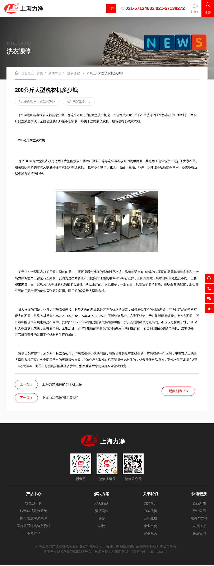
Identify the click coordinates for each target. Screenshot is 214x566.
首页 (40, 73)
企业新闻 (199, 503)
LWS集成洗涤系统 (33, 511)
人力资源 (199, 526)
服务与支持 (199, 518)
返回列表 (175, 391)
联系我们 (199, 533)
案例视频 (150, 533)
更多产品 (33, 533)
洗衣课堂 (73, 73)
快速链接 (199, 494)
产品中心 (33, 494)
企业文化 (150, 526)
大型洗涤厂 (101, 503)
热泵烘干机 (33, 503)
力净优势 (150, 511)
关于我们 (150, 494)
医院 (101, 518)
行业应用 (199, 511)
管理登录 (138, 551)
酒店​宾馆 (101, 511)
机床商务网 (119, 551)
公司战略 (150, 518)
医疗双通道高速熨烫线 (33, 526)
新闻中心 (54, 73)
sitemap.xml (158, 551)
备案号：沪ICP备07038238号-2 (67, 551)
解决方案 (101, 494)
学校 (101, 526)
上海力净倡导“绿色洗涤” (60, 398)
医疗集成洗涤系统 (33, 518)
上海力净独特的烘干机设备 (62, 384)
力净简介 (150, 503)
